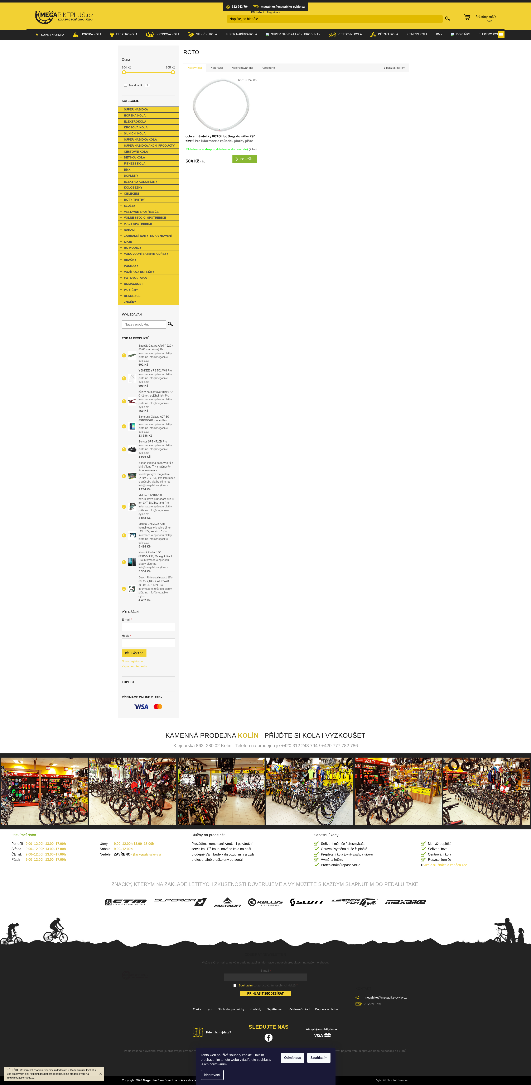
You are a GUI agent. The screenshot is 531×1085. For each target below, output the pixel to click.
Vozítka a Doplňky (139, 272)
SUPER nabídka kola (140, 139)
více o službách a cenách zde (444, 865)
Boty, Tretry (134, 199)
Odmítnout (292, 1058)
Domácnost (133, 283)
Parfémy (131, 290)
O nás (197, 1009)
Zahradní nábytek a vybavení (148, 235)
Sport (129, 241)
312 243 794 (373, 1004)
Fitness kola (134, 163)
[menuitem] (49, 34)
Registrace (273, 12)
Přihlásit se (134, 653)
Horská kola (135, 115)
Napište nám (275, 1009)
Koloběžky (133, 187)
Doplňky (131, 175)
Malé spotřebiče (138, 223)
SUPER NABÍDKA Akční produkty (149, 145)
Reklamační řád (299, 1009)
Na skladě (138, 85)
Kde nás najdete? (218, 1032)
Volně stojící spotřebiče (145, 217)
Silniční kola (135, 133)
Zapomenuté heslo (134, 666)
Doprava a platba (326, 1009)
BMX (127, 169)
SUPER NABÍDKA (136, 109)
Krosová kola (136, 127)
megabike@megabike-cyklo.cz (386, 997)
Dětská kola (134, 157)
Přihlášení (257, 12)
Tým (209, 1009)
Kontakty (255, 1009)
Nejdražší (217, 67)
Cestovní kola (136, 151)
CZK (490, 20)
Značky (130, 302)
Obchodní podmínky (231, 1009)
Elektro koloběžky (140, 181)
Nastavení (212, 1075)
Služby (130, 205)
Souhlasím (318, 1058)
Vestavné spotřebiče (141, 211)
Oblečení (131, 193)
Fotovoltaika (135, 277)
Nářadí (129, 229)
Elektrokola (135, 121)
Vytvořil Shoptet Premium (392, 1080)
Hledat (447, 18)
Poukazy (131, 265)
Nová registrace (132, 661)
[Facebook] (268, 1038)
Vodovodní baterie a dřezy (146, 253)
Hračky (130, 259)
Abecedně (268, 67)
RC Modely (132, 247)
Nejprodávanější (242, 67)
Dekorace (132, 296)
